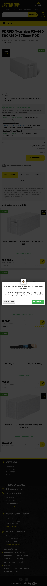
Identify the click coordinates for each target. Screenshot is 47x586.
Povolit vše (37, 301)
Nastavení (10, 301)
